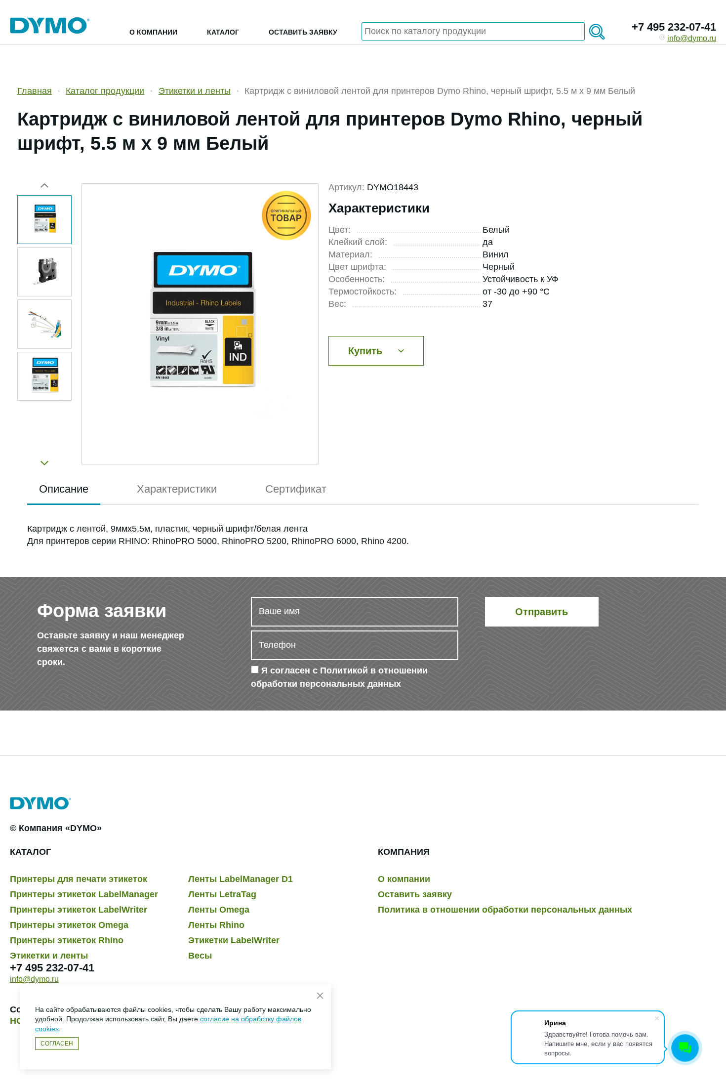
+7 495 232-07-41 (674, 27)
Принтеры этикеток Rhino (66, 940)
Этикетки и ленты (195, 91)
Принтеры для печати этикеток (78, 879)
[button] (44, 459)
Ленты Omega (218, 910)
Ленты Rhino (216, 925)
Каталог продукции (105, 91)
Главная (34, 91)
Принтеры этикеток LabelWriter (78, 910)
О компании (153, 32)
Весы (200, 956)
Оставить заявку (303, 32)
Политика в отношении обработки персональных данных (505, 910)
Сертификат (295, 489)
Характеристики (177, 489)
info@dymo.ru (691, 38)
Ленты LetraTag (222, 894)
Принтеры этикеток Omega (69, 925)
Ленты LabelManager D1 (240, 879)
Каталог (223, 32)
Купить (365, 350)
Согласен (56, 1043)
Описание (63, 489)
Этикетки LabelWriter (234, 940)
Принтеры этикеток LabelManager (84, 894)
